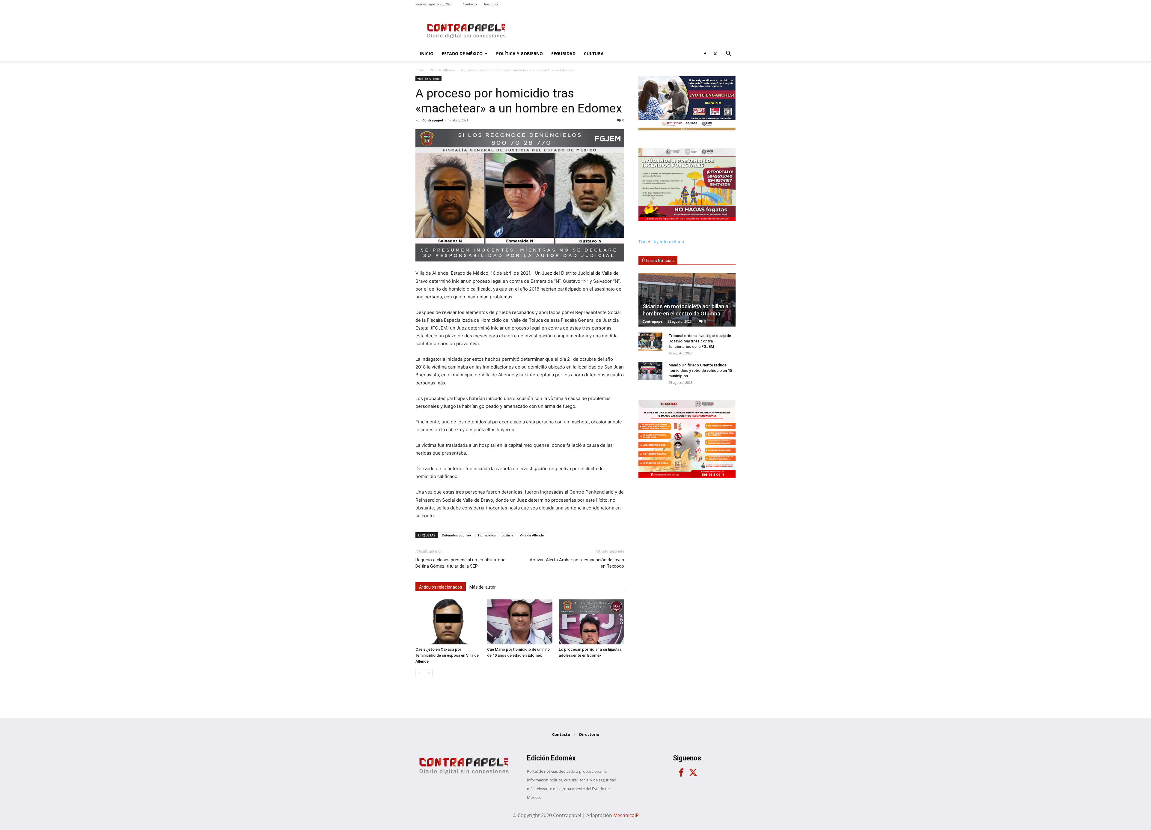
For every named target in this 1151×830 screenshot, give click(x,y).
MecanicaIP (626, 815)
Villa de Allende (442, 70)
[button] (728, 54)
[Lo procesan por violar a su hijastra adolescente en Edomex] (591, 621)
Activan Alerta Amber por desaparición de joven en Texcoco (577, 563)
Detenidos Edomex (456, 535)
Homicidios (487, 535)
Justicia (507, 535)
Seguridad (563, 53)
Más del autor (482, 587)
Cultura (594, 53)
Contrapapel (432, 120)
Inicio (426, 53)
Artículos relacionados (440, 587)
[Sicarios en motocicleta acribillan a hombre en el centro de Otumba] (687, 300)
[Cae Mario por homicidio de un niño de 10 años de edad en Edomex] (519, 621)
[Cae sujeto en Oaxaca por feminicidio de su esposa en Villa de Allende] (448, 621)
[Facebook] (704, 53)
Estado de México (462, 53)
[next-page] (429, 673)
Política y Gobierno (519, 53)
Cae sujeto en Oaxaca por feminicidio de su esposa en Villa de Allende (447, 655)
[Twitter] (715, 53)
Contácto (470, 4)
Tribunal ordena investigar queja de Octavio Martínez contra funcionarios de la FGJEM (699, 341)
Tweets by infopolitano (661, 241)
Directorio (490, 4)
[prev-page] (419, 673)
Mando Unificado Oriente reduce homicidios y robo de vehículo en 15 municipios (700, 370)
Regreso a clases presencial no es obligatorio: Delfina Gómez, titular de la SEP (461, 563)
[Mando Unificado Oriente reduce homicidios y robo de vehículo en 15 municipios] (650, 371)
